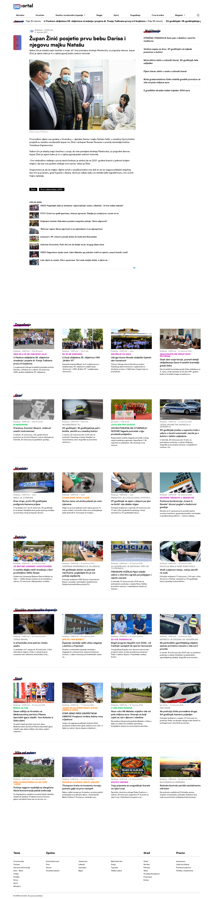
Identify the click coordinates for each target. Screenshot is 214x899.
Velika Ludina (116, 871)
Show (15, 880)
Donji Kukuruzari (52, 861)
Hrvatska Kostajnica (152, 874)
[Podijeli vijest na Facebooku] (17, 39)
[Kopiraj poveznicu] (17, 45)
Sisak (146, 861)
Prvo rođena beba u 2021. (52, 189)
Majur (80, 871)
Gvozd (48, 867)
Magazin (179, 15)
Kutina (146, 880)
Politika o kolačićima (184, 871)
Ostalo (16, 874)
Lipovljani (82, 867)
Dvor (48, 864)
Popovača (148, 877)
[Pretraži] (198, 15)
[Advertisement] (121, 6)
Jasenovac (82, 861)
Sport (116, 15)
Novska (147, 864)
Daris (33, 189)
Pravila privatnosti (183, 867)
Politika (16, 877)
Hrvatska (40, 15)
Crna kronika (158, 15)
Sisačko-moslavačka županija (69, 15)
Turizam (16, 864)
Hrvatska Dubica (52, 871)
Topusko (114, 867)
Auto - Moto (18, 871)
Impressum (180, 861)
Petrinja (147, 867)
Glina (146, 871)
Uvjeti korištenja (182, 864)
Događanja (135, 15)
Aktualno (20, 15)
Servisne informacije (21, 867)
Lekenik (81, 864)
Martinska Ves (116, 861)
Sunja (113, 864)
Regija (99, 15)
